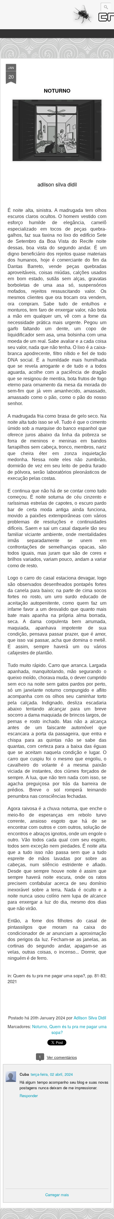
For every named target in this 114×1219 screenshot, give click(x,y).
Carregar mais (57, 1194)
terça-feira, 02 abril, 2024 (52, 1074)
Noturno (39, 1026)
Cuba (24, 1074)
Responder (29, 1095)
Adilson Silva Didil (90, 1018)
